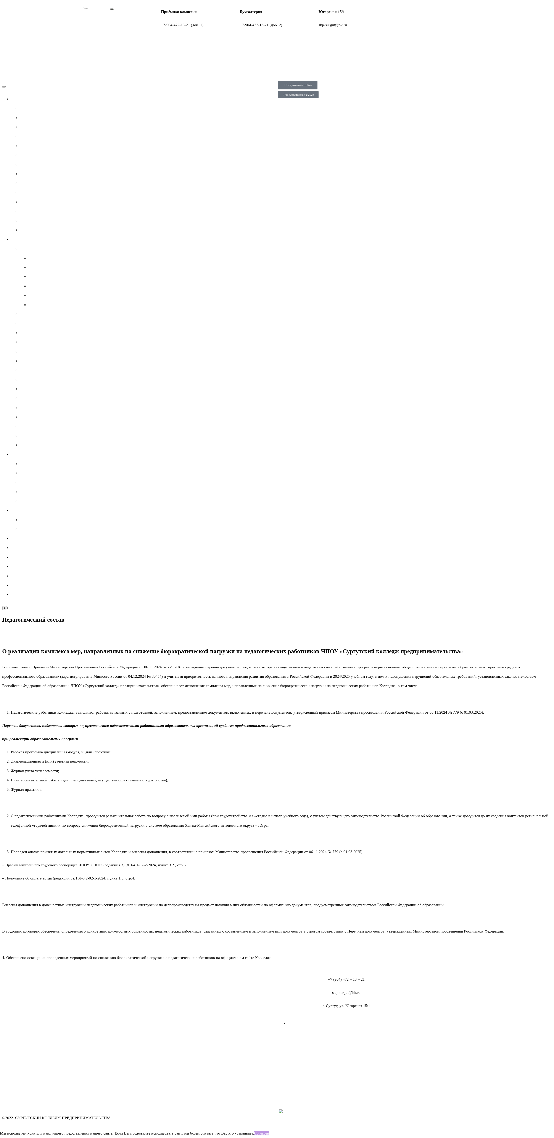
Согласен (261, 1133)
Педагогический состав (38, 155)
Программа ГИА (33, 519)
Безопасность (22, 585)
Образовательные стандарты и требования (54, 230)
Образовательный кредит (40, 445)
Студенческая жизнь (28, 547)
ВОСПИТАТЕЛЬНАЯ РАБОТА (36, 576)
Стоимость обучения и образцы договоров (54, 342)
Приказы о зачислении (38, 398)
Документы (29, 127)
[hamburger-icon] (4, 86)
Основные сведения (36, 108)
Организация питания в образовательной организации (65, 220)
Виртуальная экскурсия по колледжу (50, 435)
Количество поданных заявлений (47, 351)
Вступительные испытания (42, 361)
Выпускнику (21, 510)
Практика (19, 538)
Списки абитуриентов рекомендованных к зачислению (65, 407)
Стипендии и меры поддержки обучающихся (56, 202)
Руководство (29, 145)
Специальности (32, 248)
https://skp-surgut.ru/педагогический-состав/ (308, 957)
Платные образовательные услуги (47, 173)
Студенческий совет (36, 463)
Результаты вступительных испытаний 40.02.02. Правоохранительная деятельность (89, 370)
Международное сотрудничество (46, 211)
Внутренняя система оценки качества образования (53, 594)
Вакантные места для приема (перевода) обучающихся (64, 192)
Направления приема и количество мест (53, 332)
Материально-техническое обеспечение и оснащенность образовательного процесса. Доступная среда (105, 164)
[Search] (112, 9)
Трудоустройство (33, 529)
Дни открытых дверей (37, 426)
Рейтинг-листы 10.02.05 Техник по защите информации (66, 388)
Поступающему (24, 239)
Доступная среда (33, 491)
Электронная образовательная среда (41, 566)
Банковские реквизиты (38, 417)
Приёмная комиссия (36, 314)
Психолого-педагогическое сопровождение (55, 501)
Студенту (18, 454)
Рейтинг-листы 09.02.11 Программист (51, 379)
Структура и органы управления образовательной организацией (73, 117)
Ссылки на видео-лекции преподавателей (54, 473)
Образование (30, 136)
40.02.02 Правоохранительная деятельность (64, 276)
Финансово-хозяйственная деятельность (53, 183)
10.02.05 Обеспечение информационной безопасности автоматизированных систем (98, 267)
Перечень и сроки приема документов (51, 323)
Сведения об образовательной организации (47, 99)
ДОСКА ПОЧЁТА (34, 482)
